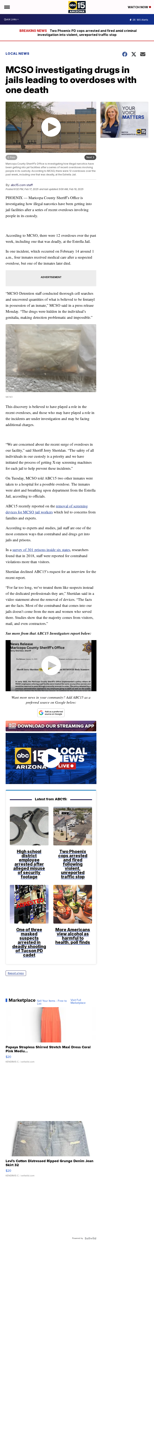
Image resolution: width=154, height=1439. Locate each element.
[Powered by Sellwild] (90, 1238)
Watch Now (138, 7)
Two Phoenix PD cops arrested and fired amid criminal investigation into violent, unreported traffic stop (87, 33)
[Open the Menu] (6, 7)
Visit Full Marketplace (78, 1001)
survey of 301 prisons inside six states (41, 549)
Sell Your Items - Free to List (52, 1002)
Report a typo (16, 973)
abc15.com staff (22, 185)
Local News (17, 54)
